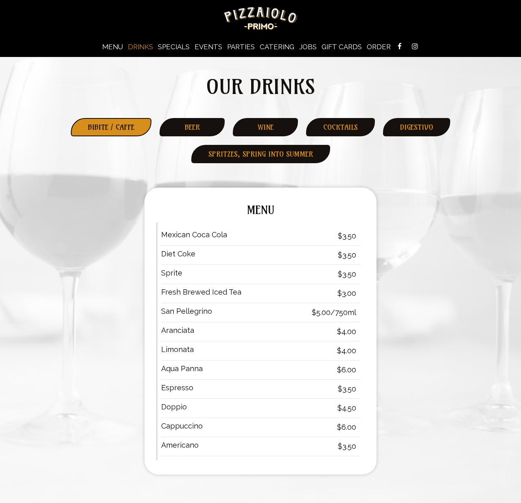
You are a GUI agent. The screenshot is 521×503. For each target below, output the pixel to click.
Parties (241, 47)
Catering (277, 47)
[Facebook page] (399, 46)
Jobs (308, 47)
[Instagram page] (414, 46)
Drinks (140, 47)
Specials (174, 47)
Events (208, 47)
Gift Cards (342, 47)
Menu (112, 47)
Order (379, 47)
